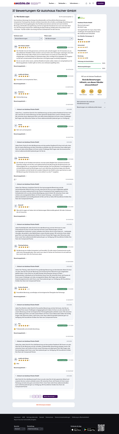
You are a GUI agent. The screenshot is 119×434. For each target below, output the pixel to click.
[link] (89, 3)
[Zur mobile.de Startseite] (29, 3)
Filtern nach (47, 36)
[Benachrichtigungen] (86, 3)
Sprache (16, 426)
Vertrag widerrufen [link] (32, 417)
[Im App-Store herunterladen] (77, 429)
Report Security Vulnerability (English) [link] (25, 419)
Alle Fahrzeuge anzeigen (43, 405)
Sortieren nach (18, 36)
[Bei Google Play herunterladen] (89, 429)
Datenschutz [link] (49, 417)
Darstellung (30, 426)
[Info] (72, 16)
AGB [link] (23, 417)
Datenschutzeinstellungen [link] (62, 417)
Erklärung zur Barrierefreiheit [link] (80, 417)
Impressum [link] (17, 417)
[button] (43, 66)
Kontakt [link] (41, 417)
